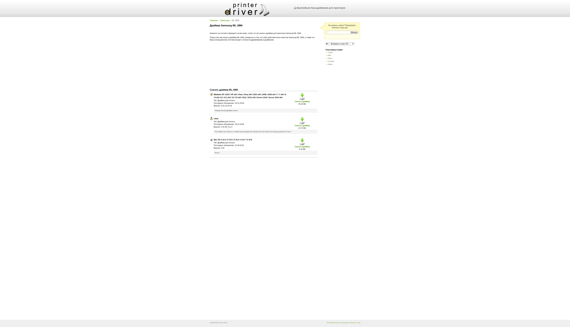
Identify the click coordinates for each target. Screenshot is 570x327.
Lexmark (331, 61)
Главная (214, 20)
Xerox (330, 58)
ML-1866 (235, 20)
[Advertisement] (264, 65)
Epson (330, 64)
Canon (330, 52)
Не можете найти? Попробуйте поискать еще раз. (342, 26)
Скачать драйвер (302, 101)
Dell (329, 55)
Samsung (224, 20)
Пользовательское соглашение (338, 322)
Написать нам (355, 322)
